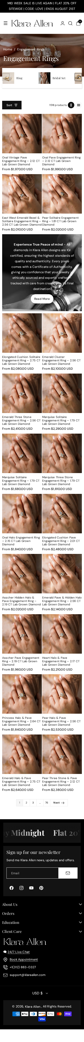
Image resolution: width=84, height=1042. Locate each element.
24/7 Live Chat (19, 952)
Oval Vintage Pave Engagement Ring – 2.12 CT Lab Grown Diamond (21, 161)
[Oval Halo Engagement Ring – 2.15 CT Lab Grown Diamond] (22, 513)
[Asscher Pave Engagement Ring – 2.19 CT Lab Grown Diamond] (22, 634)
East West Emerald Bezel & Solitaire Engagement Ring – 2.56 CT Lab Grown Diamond (22, 221)
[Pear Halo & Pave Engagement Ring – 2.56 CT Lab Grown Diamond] (62, 694)
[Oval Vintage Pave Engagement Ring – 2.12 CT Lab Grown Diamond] (22, 133)
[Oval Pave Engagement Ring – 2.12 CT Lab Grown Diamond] (62, 133)
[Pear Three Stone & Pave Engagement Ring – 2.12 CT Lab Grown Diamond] (62, 754)
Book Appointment (24, 959)
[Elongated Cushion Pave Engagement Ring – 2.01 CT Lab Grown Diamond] (62, 513)
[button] (5, 23)
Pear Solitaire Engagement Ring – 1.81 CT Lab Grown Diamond (60, 221)
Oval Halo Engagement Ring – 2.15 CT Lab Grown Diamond (21, 541)
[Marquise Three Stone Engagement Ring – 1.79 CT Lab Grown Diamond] (62, 453)
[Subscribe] (67, 873)
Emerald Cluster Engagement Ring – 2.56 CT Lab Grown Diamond (61, 360)
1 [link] (19, 802)
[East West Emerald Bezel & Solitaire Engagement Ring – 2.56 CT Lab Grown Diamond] (22, 194)
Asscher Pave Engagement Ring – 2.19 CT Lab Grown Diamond (20, 661)
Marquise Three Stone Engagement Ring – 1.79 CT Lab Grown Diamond (60, 481)
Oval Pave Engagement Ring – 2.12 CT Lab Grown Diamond (61, 161)
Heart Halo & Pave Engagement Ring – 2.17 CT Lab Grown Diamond (60, 661)
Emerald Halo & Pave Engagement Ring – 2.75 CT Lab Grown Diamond (21, 782)
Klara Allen (32, 1006)
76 (46, 802)
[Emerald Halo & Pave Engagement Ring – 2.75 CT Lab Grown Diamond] (22, 754)
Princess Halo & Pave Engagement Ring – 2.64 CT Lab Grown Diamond (21, 721)
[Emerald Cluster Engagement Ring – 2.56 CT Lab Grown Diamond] (62, 333)
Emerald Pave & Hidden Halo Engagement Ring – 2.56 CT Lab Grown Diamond (62, 601)
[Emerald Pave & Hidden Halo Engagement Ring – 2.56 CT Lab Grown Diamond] (62, 573)
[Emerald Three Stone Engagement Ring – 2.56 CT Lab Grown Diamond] (22, 393)
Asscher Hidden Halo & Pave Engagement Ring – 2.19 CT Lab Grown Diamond (21, 601)
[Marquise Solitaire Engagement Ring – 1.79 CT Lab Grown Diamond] (62, 393)
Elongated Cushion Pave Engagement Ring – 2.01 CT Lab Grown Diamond (61, 541)
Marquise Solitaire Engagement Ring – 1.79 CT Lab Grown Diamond (60, 420)
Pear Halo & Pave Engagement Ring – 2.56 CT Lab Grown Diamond (61, 721)
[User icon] (62, 23)
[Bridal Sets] (44, 78)
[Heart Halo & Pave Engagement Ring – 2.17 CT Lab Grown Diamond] (62, 634)
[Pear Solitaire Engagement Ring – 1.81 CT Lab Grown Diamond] (62, 194)
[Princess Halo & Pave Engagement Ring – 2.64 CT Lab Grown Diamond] (22, 694)
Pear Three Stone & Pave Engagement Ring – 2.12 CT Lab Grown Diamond (61, 782)
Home (7, 49)
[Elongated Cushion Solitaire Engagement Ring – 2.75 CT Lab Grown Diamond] (22, 333)
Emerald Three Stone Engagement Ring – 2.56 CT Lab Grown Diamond (21, 420)
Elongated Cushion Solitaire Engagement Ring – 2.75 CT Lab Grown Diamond (21, 360)
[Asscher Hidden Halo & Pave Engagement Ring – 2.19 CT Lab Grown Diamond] (22, 573)
